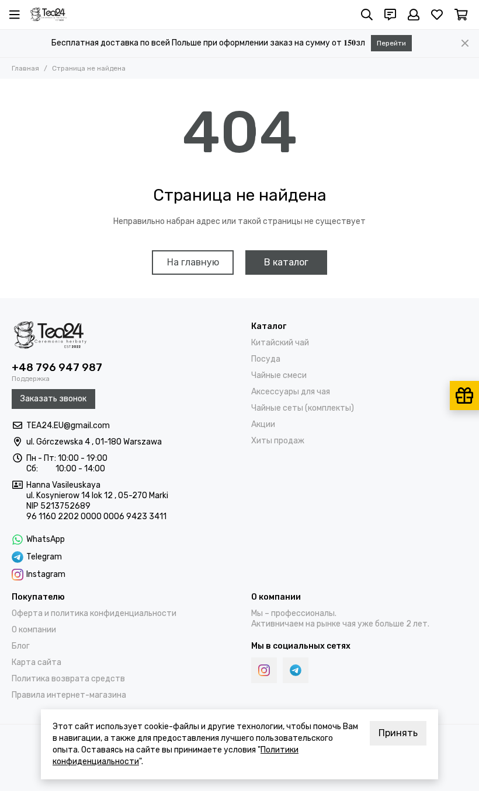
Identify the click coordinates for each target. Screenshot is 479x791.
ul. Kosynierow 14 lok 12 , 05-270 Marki (97, 496)
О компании (34, 630)
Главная (25, 68)
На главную (193, 262)
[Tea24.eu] (48, 15)
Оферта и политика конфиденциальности (94, 613)
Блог (21, 646)
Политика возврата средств (68, 679)
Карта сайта (36, 662)
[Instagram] (264, 670)
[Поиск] (367, 14)
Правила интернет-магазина (69, 695)
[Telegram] (295, 670)
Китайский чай (280, 343)
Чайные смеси (279, 375)
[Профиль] (413, 14)
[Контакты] (390, 14)
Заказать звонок (53, 399)
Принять (398, 732)
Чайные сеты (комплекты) (302, 408)
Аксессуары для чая (290, 392)
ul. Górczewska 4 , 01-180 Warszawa (94, 442)
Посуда (265, 359)
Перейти (391, 43)
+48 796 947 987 (57, 367)
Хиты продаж (277, 441)
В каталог (286, 262)
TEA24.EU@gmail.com (68, 425)
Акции (263, 424)
